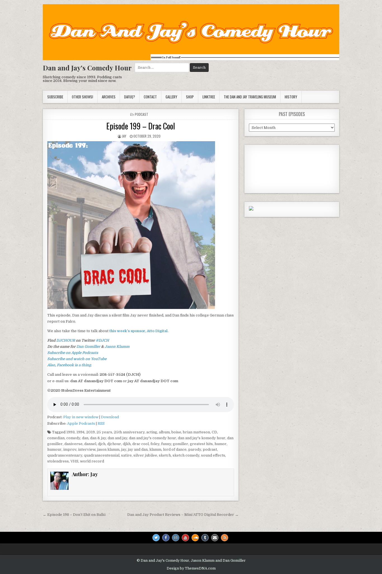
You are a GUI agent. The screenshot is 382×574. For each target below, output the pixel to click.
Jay (124, 136)
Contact (150, 97)
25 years (104, 432)
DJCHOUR (65, 340)
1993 (70, 432)
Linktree (208, 97)
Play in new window (80, 417)
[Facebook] (165, 537)
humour (54, 449)
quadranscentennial (101, 455)
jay (123, 449)
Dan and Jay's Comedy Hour (87, 67)
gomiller (180, 444)
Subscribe (55, 97)
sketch (165, 455)
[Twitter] (156, 537)
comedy (73, 438)
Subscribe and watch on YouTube (77, 359)
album (164, 432)
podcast (141, 114)
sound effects (213, 455)
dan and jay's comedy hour (152, 438)
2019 (90, 432)
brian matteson (196, 432)
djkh (127, 444)
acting (151, 432)
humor (220, 444)
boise (176, 432)
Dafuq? (129, 97)
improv (69, 449)
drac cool (140, 444)
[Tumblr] (205, 537)
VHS (74, 461)
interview (86, 449)
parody (194, 449)
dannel (90, 444)
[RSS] (224, 537)
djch (101, 444)
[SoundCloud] (195, 537)
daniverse (73, 444)
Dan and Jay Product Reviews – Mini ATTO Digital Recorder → (183, 514)
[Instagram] (175, 537)
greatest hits (201, 444)
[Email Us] (214, 537)
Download (110, 417)
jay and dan (138, 449)
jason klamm (108, 449)
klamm (155, 449)
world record (92, 461)
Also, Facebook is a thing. (69, 365)
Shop (190, 97)
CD (214, 432)
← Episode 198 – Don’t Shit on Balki (74, 514)
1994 (80, 432)
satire (126, 455)
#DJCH (102, 340)
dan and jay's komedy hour (201, 438)
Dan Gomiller (88, 346)
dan (85, 438)
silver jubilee (145, 455)
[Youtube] (185, 537)
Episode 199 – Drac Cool (140, 126)
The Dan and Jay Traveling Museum (250, 97)
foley (154, 444)
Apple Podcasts (81, 423)
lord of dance (175, 449)
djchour (114, 444)
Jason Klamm (117, 346)
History (291, 97)
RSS (101, 423)
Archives (108, 97)
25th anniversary (129, 432)
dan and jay (117, 438)
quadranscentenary (64, 455)
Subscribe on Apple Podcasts (72, 353)
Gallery (171, 97)
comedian (56, 438)
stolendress (58, 461)
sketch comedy (186, 455)
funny (166, 444)
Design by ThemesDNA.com (191, 568)
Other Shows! (82, 97)
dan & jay (98, 438)
